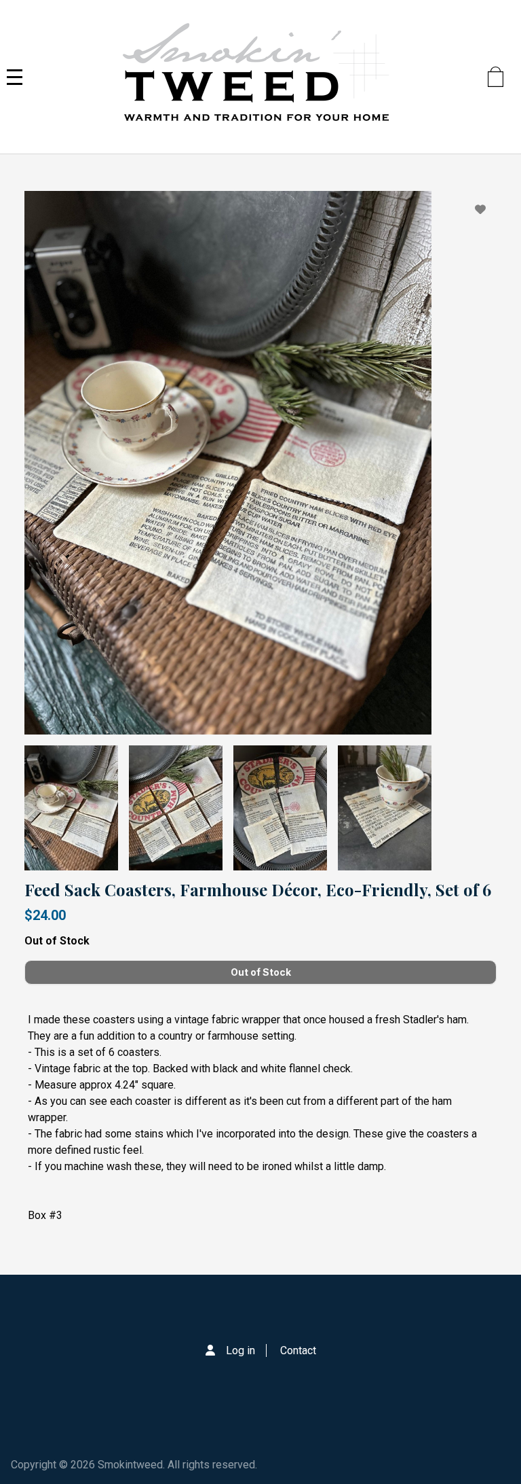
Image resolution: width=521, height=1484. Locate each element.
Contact (298, 1350)
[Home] (255, 77)
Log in (240, 1350)
